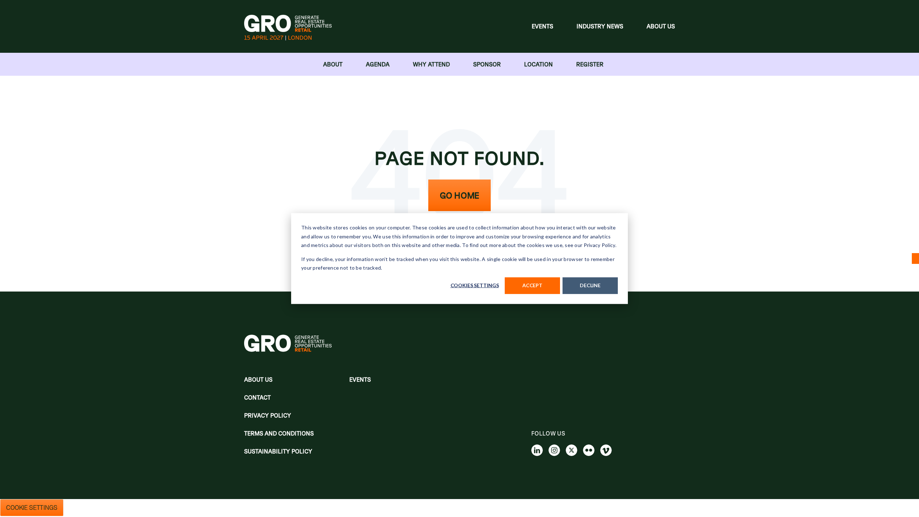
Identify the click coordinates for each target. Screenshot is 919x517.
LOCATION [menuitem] (538, 64)
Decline (590, 285)
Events (360, 379)
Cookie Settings (31, 507)
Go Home (459, 195)
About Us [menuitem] (661, 26)
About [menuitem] (332, 64)
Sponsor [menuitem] (487, 64)
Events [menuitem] (542, 26)
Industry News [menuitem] (600, 26)
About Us (258, 379)
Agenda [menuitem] (377, 64)
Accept (532, 285)
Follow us (548, 433)
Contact (257, 397)
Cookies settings (475, 285)
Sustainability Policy (278, 451)
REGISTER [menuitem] (589, 64)
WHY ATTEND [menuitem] (431, 64)
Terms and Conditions (279, 433)
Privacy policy (267, 415)
